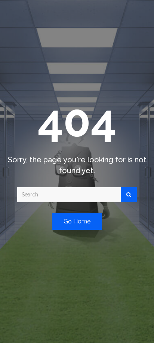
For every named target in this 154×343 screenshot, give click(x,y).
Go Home (77, 221)
